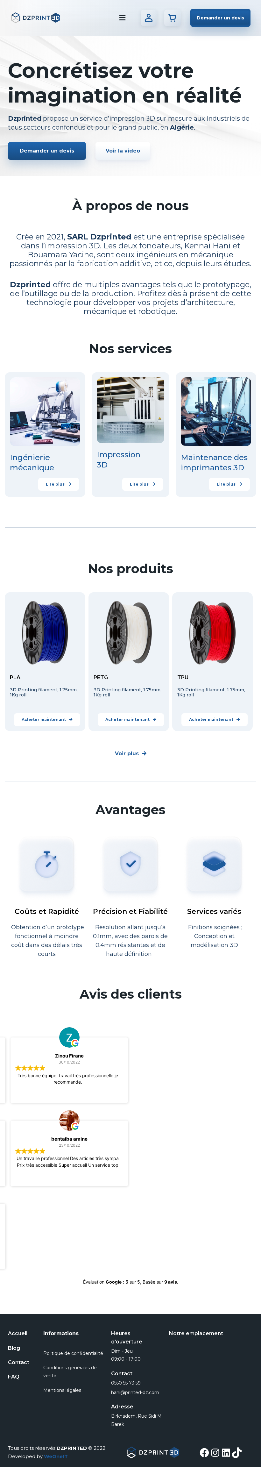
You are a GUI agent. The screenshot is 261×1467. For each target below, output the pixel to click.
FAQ (13, 1377)
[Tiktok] (236, 1452)
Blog (14, 1348)
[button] (220, 18)
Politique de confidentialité (73, 1353)
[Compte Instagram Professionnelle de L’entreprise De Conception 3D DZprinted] (215, 1452)
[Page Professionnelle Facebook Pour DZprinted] (204, 1452)
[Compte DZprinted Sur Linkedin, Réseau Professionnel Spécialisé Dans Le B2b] (226, 1452)
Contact (18, 1362)
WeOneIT (56, 1456)
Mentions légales (62, 1390)
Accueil (17, 1333)
